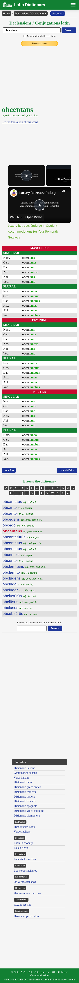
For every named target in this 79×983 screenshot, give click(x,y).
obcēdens (22, 519)
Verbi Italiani (21, 777)
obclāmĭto (20, 572)
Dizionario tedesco (24, 801)
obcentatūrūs (21, 537)
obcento (18, 554)
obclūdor (19, 590)
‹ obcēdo (9, 470)
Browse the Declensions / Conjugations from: (39, 622)
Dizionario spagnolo (25, 806)
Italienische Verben (25, 859)
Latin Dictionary (23, 843)
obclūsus (21, 602)
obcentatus (23, 543)
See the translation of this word (20, 122)
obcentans (58, 13)
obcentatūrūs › (67, 470)
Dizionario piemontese (27, 815)
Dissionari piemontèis (26, 916)
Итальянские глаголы (27, 893)
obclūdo (18, 584)
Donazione (39, 43)
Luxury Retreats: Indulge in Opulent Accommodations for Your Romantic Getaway (39, 192)
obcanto (18, 507)
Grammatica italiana (25, 772)
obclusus (18, 607)
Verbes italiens (22, 831)
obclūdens (23, 578)
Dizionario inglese (24, 796)
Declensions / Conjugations (30, 13)
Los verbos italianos (25, 870)
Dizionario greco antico (27, 787)
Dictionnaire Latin (24, 826)
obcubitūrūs (20, 613)
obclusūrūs (20, 596)
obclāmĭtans (24, 566)
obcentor (18, 560)
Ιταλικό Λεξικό (22, 904)
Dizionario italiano (24, 768)
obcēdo (19, 525)
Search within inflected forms (41, 36)
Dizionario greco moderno (29, 810)
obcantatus (20, 501)
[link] (13, 193)
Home (6, 13)
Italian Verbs (21, 847)
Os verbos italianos (25, 881)
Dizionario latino (23, 782)
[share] (63, 191)
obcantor (18, 513)
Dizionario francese (25, 791)
